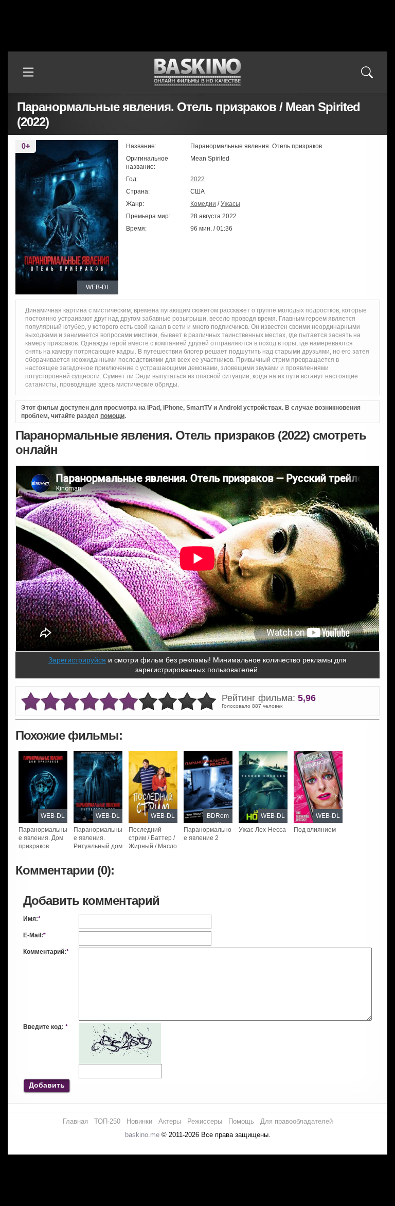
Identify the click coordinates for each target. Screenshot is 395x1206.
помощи (112, 416)
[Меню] (28, 72)
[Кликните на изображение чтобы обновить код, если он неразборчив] (120, 1026)
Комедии (203, 203)
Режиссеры (204, 1121)
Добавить (47, 1085)
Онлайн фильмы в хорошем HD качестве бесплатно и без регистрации (197, 72)
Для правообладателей (296, 1121)
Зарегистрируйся (77, 660)
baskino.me (142, 1135)
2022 (197, 179)
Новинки (139, 1121)
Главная (75, 1121)
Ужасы (230, 203)
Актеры (169, 1121)
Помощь (241, 1121)
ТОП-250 (107, 1121)
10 (207, 702)
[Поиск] (366, 72)
